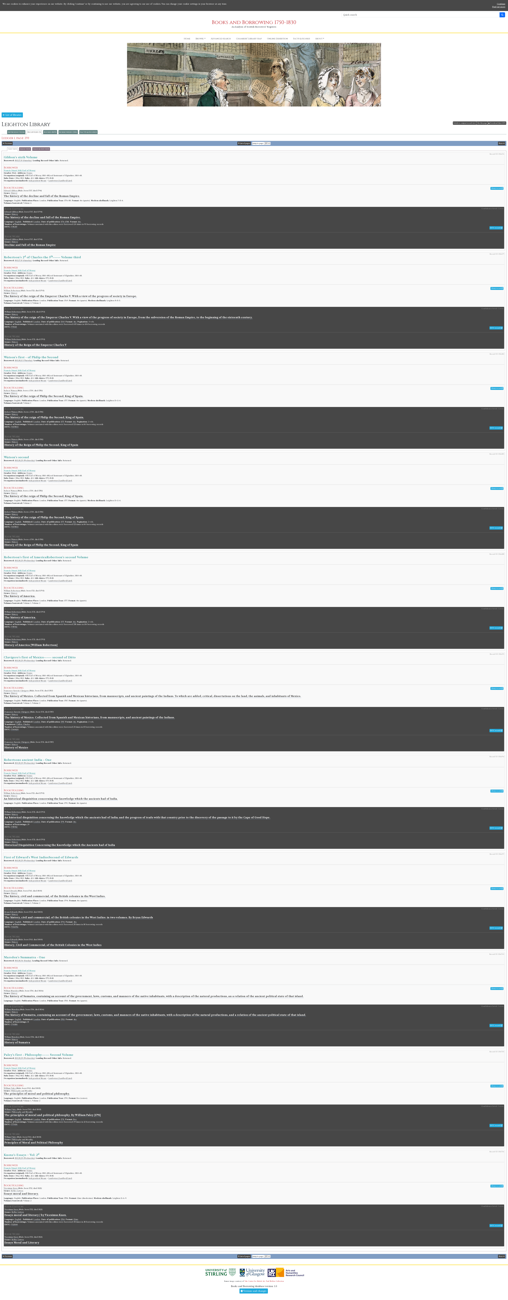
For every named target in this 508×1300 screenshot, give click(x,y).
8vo (74, 1119)
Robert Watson (10, 391)
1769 (63, 322)
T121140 (14, 1225)
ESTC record (495, 228)
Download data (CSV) (498, 123)
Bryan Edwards (11, 891)
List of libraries (13, 115)
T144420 (15, 730)
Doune (29, 173)
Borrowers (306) (68, 132)
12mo (76, 1219)
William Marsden (11, 991)
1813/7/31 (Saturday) (23, 161)
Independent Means (37, 181)
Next (501, 143)
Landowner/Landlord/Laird (60, 181)
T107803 (14, 427)
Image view (25, 149)
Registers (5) (34, 132)
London (36, 222)
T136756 (14, 927)
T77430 (14, 1124)
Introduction (16, 132)
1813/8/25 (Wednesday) (25, 461)
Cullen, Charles (23, 724)
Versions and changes (255, 1291)
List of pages (244, 143)
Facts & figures (88, 132)
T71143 (14, 327)
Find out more (498, 7)
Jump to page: (258, 143)
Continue (501, 4)
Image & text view (41, 149)
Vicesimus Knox (11, 1188)
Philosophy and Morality (21, 1091)
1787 (62, 722)
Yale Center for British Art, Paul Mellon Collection (264, 1281)
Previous (8, 143)
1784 (63, 1219)
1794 (63, 922)
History (14, 193)
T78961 (14, 627)
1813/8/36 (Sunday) (23, 961)
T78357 (14, 227)
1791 (62, 822)
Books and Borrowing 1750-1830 (254, 22)
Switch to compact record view (464, 123)
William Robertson (12, 291)
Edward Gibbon (11, 191)
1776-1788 (65, 222)
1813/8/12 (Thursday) (23, 361)
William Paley (10, 1088)
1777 (62, 422)
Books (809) (50, 132)
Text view (12, 149)
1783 (63, 1019)
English (18, 222)
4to (79, 222)
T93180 (14, 1024)
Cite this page (482, 123)
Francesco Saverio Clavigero (16, 691)
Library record (496, 188)
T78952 (14, 827)
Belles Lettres (17, 1191)
